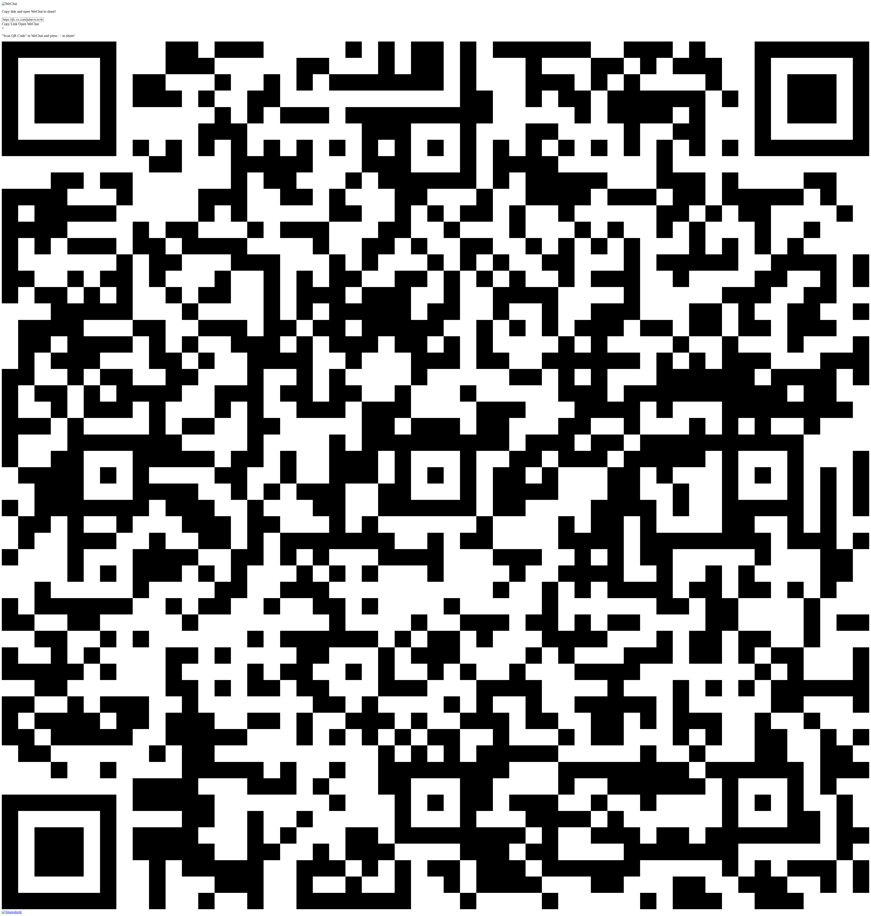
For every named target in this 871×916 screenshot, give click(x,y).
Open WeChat (28, 24)
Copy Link (9, 24)
